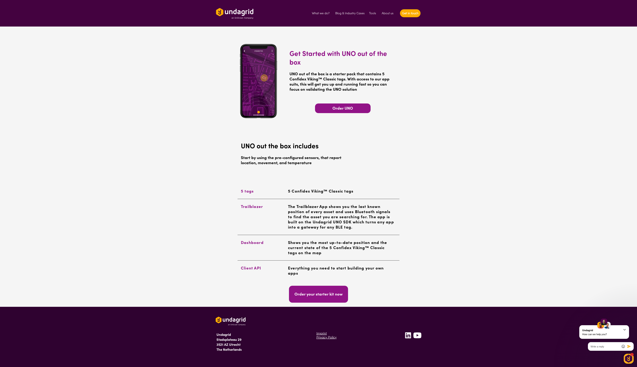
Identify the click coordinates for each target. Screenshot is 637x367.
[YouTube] (417, 338)
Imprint (321, 333)
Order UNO (342, 108)
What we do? (321, 13)
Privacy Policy (326, 337)
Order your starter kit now (318, 294)
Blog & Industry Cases (350, 13)
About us (387, 13)
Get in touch (410, 13)
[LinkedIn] (408, 338)
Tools (372, 13)
